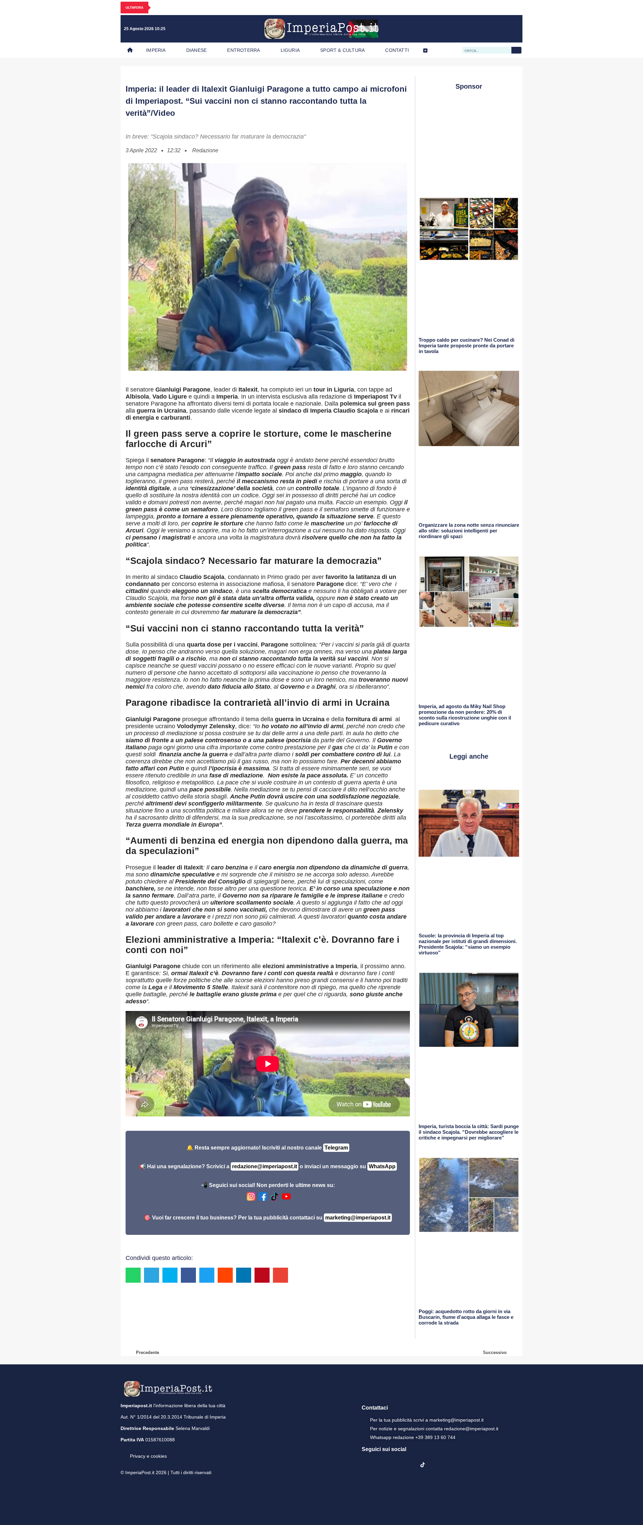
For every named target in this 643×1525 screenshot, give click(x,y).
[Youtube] (486, 29)
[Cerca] (516, 50)
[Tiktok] (513, 29)
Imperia (155, 50)
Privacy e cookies (148, 1456)
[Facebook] (458, 29)
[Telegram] (499, 29)
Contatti (397, 50)
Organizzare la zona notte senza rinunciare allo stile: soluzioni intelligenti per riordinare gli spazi (469, 530)
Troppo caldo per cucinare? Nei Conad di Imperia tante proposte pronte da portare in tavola (466, 345)
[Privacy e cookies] (123, 1451)
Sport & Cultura (342, 50)
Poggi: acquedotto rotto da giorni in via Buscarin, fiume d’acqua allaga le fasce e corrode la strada (466, 1317)
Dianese (196, 50)
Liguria (290, 50)
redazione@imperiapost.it (264, 1166)
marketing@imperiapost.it (357, 1217)
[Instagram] (472, 29)
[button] (133, 1275)
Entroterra (243, 50)
